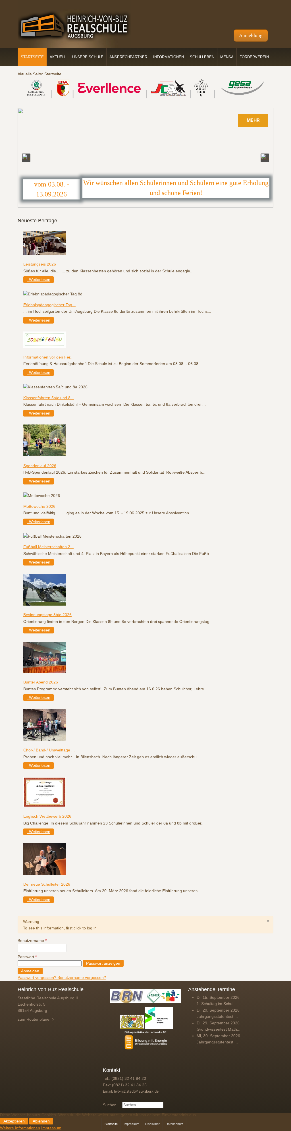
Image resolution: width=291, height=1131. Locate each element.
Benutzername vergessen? (81, 977)
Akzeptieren (14, 1121)
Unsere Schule (87, 57)
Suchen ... (112, 1105)
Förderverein (254, 57)
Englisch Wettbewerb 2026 (47, 816)
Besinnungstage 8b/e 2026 (47, 614)
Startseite (32, 57)
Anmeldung (251, 35)
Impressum (51, 1128)
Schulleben (202, 57)
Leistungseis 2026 (39, 264)
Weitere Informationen (20, 1128)
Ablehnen (41, 1121)
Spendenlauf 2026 (39, 465)
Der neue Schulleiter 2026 (46, 884)
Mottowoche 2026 (39, 506)
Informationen (168, 57)
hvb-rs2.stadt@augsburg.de (136, 1091)
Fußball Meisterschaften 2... (48, 546)
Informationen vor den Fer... (48, 357)
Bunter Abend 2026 (40, 682)
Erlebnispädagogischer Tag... (49, 305)
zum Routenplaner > (36, 1019)
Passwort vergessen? (37, 977)
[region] (145, 158)
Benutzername (32, 940)
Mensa (227, 57)
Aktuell (58, 57)
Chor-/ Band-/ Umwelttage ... (49, 750)
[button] (26, 158)
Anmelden (30, 971)
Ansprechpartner (128, 57)
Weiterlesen (39, 279)
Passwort (27, 956)
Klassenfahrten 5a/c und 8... (48, 397)
